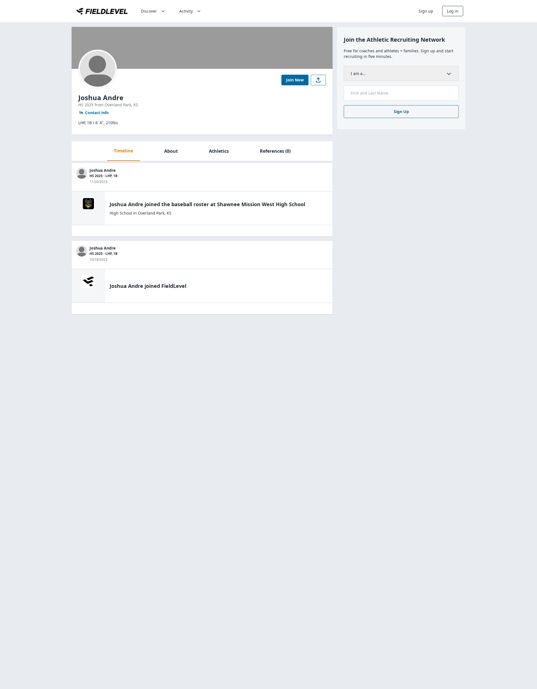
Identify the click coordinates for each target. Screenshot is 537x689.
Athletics (219, 151)
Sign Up (401, 111)
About (171, 151)
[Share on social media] (318, 80)
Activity (186, 11)
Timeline (123, 151)
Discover (149, 11)
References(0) (275, 151)
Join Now (295, 80)
